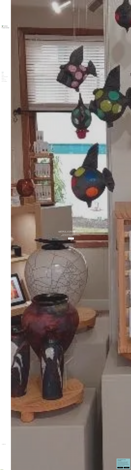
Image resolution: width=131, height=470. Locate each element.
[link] (5, 26)
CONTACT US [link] (4, 79)
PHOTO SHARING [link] (4, 81)
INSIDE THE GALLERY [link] (5, 76)
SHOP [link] (2, 73)
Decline (120, 467)
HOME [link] (3, 72)
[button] (5, 444)
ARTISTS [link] (3, 78)
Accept (126, 467)
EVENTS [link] (3, 75)
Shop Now (71, 238)
